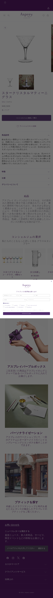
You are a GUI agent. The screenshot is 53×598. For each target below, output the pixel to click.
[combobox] (10, 295)
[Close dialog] (51, 281)
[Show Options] (17, 295)
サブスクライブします (26, 313)
